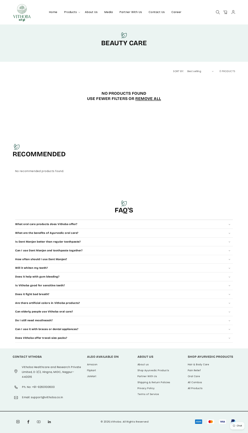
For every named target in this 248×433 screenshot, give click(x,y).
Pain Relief (194, 370)
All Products (195, 388)
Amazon (92, 364)
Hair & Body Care (198, 364)
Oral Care (194, 376)
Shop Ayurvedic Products (153, 370)
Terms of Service (148, 394)
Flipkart (91, 370)
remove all (148, 98)
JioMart (91, 376)
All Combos (195, 382)
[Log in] (232, 11)
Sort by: (178, 71)
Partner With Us (147, 376)
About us (143, 364)
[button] (71, 12)
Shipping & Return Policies (153, 382)
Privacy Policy (146, 388)
